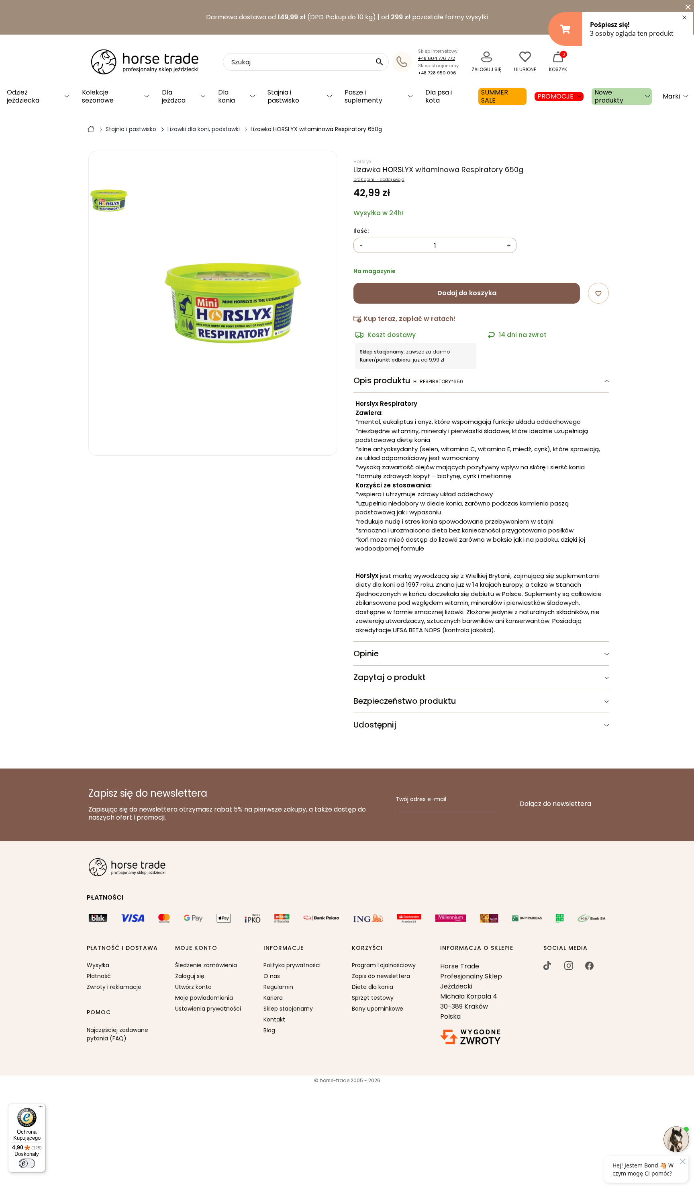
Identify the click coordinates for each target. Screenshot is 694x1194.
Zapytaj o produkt (389, 677)
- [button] (361, 246)
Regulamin (278, 987)
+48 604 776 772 (436, 58)
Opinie (366, 653)
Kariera (273, 998)
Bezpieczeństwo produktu (404, 701)
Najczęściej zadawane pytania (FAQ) (117, 1034)
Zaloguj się (189, 976)
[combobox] (306, 62)
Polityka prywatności (291, 965)
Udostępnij (374, 724)
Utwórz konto (193, 987)
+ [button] (509, 246)
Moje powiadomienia (204, 998)
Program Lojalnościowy (384, 965)
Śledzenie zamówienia (206, 965)
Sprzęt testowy (373, 998)
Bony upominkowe (377, 1009)
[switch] (27, 1163)
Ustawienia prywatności (208, 1009)
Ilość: (361, 231)
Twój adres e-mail (421, 799)
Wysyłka (98, 965)
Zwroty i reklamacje (114, 987)
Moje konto (196, 948)
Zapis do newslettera (381, 976)
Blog (269, 1030)
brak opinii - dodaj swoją (378, 180)
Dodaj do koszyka (466, 293)
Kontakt (274, 1019)
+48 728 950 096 (437, 73)
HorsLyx (362, 161)
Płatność (99, 976)
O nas (271, 976)
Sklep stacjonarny (288, 1009)
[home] (91, 129)
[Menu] (40, 1108)
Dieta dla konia (372, 987)
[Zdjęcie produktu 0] (109, 200)
